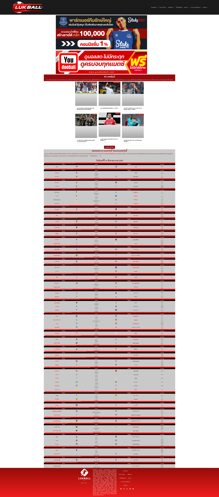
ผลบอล (186, 7)
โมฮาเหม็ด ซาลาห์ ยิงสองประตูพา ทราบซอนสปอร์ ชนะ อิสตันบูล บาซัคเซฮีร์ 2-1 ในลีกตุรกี (133, 108)
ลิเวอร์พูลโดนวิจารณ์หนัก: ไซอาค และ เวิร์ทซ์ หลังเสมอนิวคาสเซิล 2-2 (133, 140)
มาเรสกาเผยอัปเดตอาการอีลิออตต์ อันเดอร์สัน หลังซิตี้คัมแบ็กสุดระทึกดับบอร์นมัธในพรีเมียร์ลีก (85, 108)
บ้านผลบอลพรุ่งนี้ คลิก (63, 156)
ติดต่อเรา (205, 7)
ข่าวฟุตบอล (153, 7)
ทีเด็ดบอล (170, 7)
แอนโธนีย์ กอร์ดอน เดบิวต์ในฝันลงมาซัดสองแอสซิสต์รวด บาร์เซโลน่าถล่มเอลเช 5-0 (86, 140)
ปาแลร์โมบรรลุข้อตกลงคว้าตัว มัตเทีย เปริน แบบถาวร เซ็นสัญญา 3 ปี (109, 139)
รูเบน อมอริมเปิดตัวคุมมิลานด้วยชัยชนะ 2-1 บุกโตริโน (109, 108)
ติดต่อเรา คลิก (84, 482)
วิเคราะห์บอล (162, 7)
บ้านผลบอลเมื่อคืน (54, 156)
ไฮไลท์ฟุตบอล (179, 7)
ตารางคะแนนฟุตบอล (195, 7)
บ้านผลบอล (46, 153)
